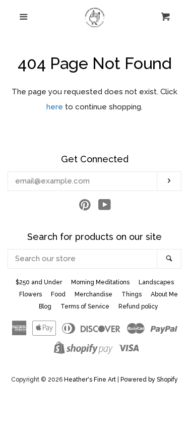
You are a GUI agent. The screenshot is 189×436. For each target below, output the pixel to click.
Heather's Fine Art (90, 379)
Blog (45, 306)
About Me (164, 294)
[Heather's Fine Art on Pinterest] (85, 207)
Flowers (30, 294)
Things (131, 294)
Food (58, 294)
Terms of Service (84, 306)
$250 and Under (39, 282)
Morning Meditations (100, 282)
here (54, 106)
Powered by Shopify (149, 379)
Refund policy (138, 306)
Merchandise (93, 294)
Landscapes (156, 282)
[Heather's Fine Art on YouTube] (104, 207)
